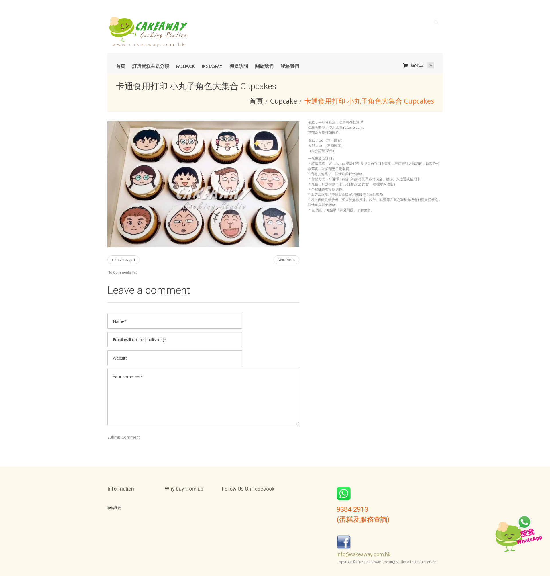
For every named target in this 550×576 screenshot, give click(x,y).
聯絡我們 (290, 66)
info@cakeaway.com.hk (363, 554)
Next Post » (286, 259)
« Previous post (123, 259)
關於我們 (264, 66)
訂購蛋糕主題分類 (150, 66)
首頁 (120, 66)
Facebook (185, 66)
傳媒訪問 (239, 66)
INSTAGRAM (212, 66)
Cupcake (283, 101)
